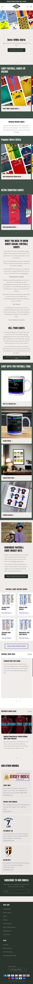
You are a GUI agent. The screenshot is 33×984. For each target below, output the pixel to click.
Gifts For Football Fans (9, 404)
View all (30, 654)
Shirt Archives (7, 811)
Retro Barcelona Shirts (9, 227)
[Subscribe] (28, 891)
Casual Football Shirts (14, 981)
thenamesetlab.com (8, 840)
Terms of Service (7, 923)
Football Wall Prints (8, 478)
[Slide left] (13, 114)
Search (5, 916)
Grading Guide (7, 909)
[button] (2, 6)
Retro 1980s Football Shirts (10, 109)
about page (25, 273)
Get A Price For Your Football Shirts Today (16, 357)
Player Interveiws (7, 948)
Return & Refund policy (9, 927)
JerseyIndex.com (8, 795)
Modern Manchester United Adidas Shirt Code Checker (16, 738)
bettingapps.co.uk (8, 869)
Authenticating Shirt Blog (9, 955)
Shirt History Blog (7, 952)
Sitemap (5, 920)
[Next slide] (20, 63)
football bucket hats (17, 561)
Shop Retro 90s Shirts (16, 50)
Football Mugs (7, 441)
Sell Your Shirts (7, 912)
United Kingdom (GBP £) (15, 969)
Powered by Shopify (21, 981)
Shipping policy (7, 931)
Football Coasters (8, 515)
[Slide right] (20, 114)
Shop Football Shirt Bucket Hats (16, 576)
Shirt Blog (5, 944)
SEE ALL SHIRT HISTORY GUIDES (16, 646)
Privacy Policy (6, 934)
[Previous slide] (13, 63)
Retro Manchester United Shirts (12, 177)
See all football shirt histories (16, 319)
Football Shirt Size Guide (12, 661)
